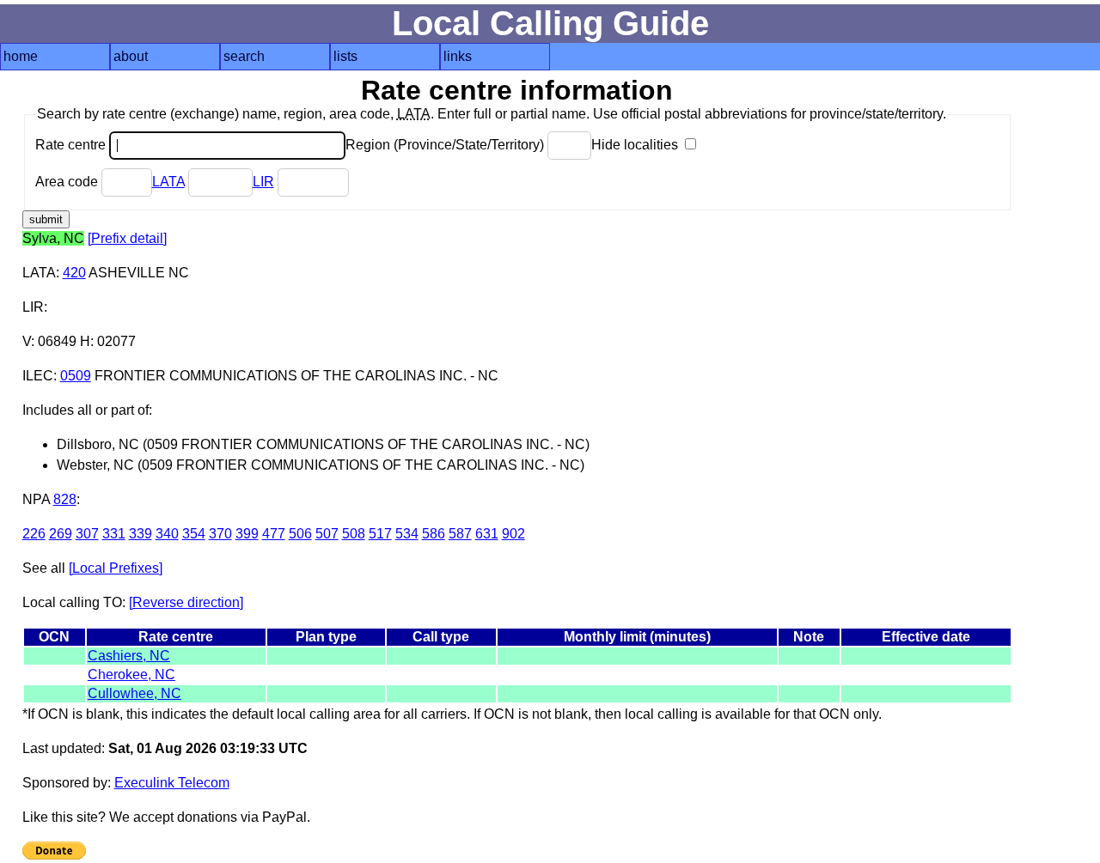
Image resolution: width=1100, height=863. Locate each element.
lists (345, 56)
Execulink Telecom (171, 782)
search (244, 56)
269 (60, 533)
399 (247, 533)
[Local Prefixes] (115, 568)
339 (140, 533)
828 (64, 499)
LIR (263, 181)
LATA (168, 181)
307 (87, 533)
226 (34, 533)
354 (193, 533)
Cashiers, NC (129, 655)
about (130, 56)
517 (380, 533)
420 (74, 272)
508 (353, 533)
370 (220, 533)
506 (300, 533)
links (457, 56)
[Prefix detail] (127, 238)
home (20, 56)
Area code (68, 181)
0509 (75, 375)
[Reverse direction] (186, 602)
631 (486, 533)
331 (113, 533)
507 (327, 533)
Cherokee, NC (131, 674)
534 (407, 533)
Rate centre (72, 144)
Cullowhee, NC (134, 693)
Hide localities (636, 144)
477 (273, 533)
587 (460, 533)
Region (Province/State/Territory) (446, 144)
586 (433, 533)
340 (167, 533)
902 (513, 533)
